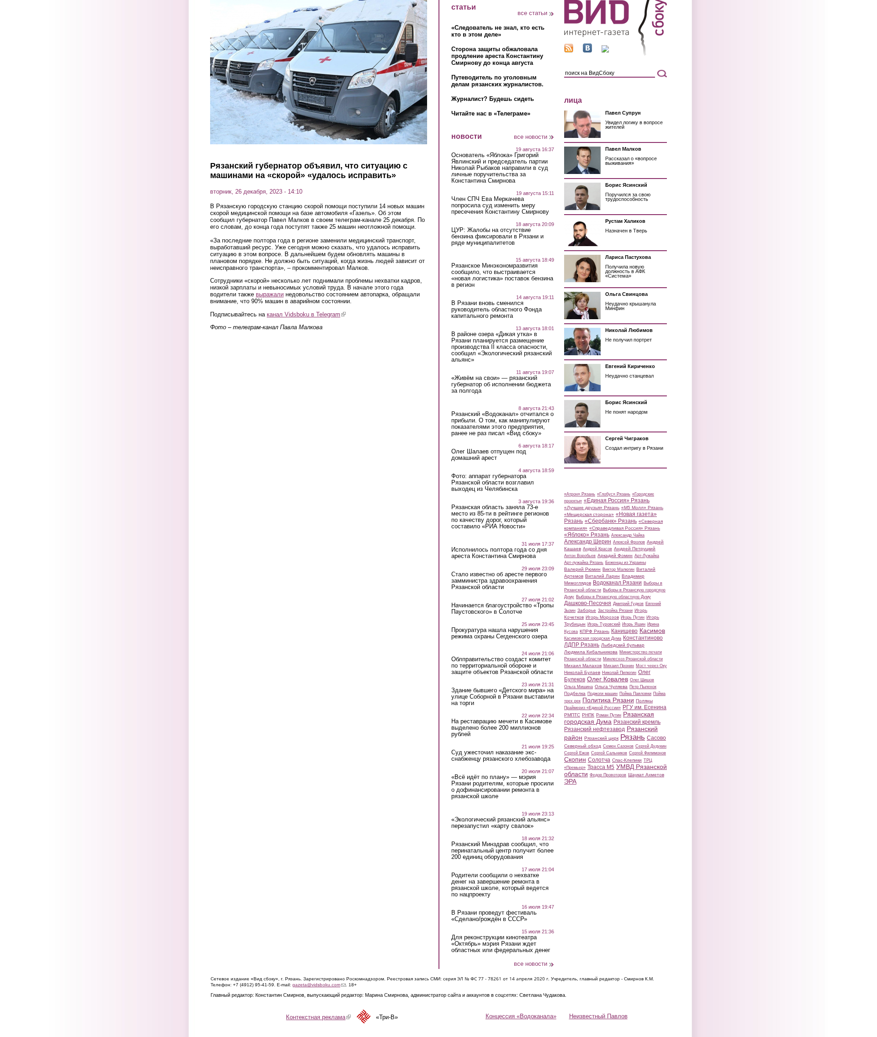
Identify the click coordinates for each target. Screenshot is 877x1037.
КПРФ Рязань (594, 631)
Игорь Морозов (602, 617)
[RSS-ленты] (568, 50)
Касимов (652, 630)
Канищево (624, 631)
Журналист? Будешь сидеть (492, 98)
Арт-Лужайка (646, 555)
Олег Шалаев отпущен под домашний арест (488, 454)
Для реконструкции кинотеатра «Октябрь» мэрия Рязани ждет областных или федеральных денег (500, 943)
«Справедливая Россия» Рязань (624, 528)
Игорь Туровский (603, 624)
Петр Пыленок (642, 686)
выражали (270, 294)
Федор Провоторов (608, 775)
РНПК (588, 714)
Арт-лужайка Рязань (583, 562)
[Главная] (615, 54)
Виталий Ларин (602, 576)
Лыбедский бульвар (623, 644)
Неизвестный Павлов (598, 1016)
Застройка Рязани (615, 610)
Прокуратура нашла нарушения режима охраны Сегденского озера (499, 633)
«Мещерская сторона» (589, 514)
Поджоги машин (602, 693)
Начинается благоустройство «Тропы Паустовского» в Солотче (502, 608)
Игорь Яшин (633, 624)
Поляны (644, 700)
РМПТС (572, 714)
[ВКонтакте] (587, 50)
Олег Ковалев (607, 679)
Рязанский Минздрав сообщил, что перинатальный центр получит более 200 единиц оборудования (502, 850)
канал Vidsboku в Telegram (306, 314)
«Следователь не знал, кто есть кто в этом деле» (497, 31)
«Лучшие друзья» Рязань (591, 507)
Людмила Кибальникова (591, 651)
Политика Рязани (608, 700)
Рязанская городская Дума (609, 718)
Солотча (599, 760)
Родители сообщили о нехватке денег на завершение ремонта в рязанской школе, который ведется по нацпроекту (500, 885)
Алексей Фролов (629, 542)
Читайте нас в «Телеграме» (490, 113)
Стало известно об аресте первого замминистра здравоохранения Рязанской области (499, 580)
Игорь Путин (633, 617)
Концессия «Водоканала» (521, 1016)
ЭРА (570, 781)
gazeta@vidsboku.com (319, 984)
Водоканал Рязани (617, 582)
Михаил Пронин (618, 665)
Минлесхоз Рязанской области (633, 659)
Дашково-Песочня (587, 603)
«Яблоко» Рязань (586, 535)
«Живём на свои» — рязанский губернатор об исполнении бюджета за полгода (501, 384)
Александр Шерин (587, 541)
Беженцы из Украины (625, 562)
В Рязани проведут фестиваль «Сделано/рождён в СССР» (494, 916)
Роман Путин (608, 715)
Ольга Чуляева (611, 686)
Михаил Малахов (583, 665)
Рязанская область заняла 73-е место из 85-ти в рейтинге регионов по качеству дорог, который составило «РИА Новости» (500, 517)
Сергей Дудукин (650, 746)
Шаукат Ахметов (646, 774)
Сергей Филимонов (647, 753)
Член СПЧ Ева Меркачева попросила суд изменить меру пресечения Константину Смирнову (500, 205)
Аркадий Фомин (615, 555)
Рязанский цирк (601, 738)
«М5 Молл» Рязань (642, 507)
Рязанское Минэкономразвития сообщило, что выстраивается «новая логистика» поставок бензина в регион (502, 275)
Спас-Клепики (627, 760)
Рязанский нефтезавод (594, 729)
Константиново (643, 638)
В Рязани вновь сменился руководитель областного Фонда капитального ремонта (496, 309)
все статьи (532, 13)
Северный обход (582, 745)
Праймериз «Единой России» (592, 707)
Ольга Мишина (578, 686)
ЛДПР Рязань (581, 645)
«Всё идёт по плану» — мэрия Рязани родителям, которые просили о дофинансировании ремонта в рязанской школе (502, 787)
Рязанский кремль (636, 722)
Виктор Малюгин (618, 569)
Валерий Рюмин (582, 569)
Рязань (632, 737)
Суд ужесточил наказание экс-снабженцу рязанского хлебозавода (500, 755)
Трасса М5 (600, 767)
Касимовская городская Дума (592, 638)
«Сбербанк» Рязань (611, 521)
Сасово (656, 738)
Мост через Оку (651, 665)
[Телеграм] (605, 50)
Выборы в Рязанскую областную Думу (613, 597)
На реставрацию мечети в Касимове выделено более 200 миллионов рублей (501, 727)
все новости (530, 136)
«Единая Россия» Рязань (617, 500)
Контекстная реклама (318, 1017)
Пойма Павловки (635, 693)
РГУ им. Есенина (644, 707)
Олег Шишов (642, 680)
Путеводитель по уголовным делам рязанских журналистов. (497, 81)
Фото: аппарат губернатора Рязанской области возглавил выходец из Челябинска (492, 482)
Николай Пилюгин (619, 672)
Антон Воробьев (580, 555)
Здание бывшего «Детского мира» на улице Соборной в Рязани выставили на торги (502, 696)
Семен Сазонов (618, 746)
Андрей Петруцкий (634, 548)
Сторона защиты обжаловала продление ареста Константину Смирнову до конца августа (497, 56)
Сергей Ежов (576, 753)
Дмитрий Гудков (628, 603)
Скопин (575, 759)
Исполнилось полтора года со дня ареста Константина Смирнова (499, 553)
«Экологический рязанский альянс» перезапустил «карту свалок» (500, 822)
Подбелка (575, 693)
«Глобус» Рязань (613, 494)
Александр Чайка (628, 535)
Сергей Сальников (609, 753)
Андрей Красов (597, 549)
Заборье (586, 610)
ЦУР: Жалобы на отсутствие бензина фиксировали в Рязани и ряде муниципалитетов (497, 236)
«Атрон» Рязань (579, 494)
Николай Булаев (582, 672)
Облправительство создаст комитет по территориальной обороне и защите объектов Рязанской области (502, 665)
